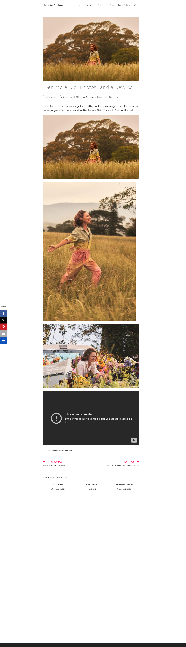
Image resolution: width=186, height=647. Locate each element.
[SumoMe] (3, 340)
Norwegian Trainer (124, 484)
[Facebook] (3, 313)
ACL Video (58, 484)
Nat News (90, 97)
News (99, 97)
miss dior (68, 451)
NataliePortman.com (57, 5)
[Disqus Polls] (91, 529)
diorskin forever (57, 451)
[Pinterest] (3, 327)
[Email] (3, 333)
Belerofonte (51, 97)
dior (48, 451)
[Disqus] (91, 597)
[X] (3, 320)
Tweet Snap (91, 484)
